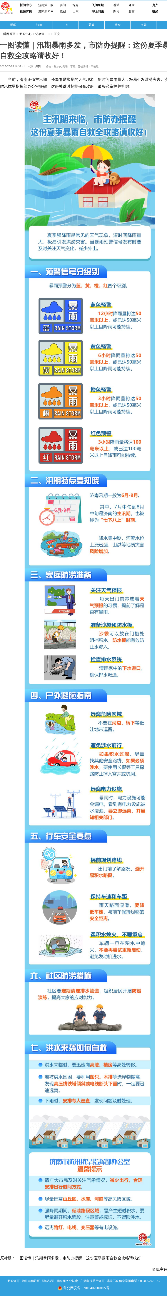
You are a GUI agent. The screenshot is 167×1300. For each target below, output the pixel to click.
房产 (155, 5)
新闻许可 (13, 1281)
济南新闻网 (45, 11)
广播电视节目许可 (92, 1281)
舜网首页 (9, 34)
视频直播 (26, 11)
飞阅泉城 (98, 5)
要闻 (63, 5)
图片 (116, 11)
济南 (39, 25)
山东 (75, 11)
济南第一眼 (45, 5)
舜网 (38, 66)
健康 (132, 5)
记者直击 (41, 34)
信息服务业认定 (67, 1281)
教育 (132, 11)
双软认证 (48, 1281)
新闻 (13, 25)
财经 (155, 11)
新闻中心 (26, 5)
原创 (63, 11)
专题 (75, 5)
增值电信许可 (31, 1281)
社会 (118, 25)
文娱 (144, 25)
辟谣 (116, 5)
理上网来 (98, 11)
